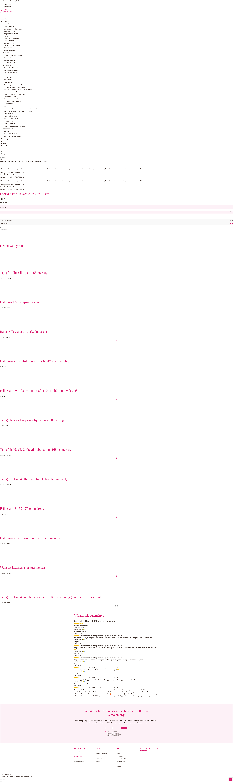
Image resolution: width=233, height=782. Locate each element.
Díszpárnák (3, 207)
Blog (2, 141)
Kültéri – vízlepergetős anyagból (15, 126)
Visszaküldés (120, 756)
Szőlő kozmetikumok (11, 134)
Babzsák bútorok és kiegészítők (14, 94)
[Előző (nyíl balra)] (0, 781)
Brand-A (12, 776)
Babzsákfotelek (8, 82)
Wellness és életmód (11, 70)
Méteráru (6, 106)
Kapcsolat (4, 146)
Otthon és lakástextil (11, 68)
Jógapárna (8, 79)
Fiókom (118, 751)
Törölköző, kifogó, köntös (12, 45)
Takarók (6, 36)
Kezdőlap (4, 19)
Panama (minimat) (10, 116)
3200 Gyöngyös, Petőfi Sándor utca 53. (82, 751)
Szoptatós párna (9, 50)
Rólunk (3, 143)
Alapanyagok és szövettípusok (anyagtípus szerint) (21, 109)
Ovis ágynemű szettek (11, 38)
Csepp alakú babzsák (11, 99)
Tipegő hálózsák (9, 62)
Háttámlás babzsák (10, 97)
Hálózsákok (6, 53)
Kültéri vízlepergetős (11, 118)
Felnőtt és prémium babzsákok (14, 87)
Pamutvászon (8, 114)
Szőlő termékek (8, 129)
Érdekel (8, 278)
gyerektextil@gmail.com (79, 761)
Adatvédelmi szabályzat (122, 758)
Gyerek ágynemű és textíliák (13, 29)
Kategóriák (5, 21)
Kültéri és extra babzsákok (13, 92)
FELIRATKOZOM (124, 728)
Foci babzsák (8, 104)
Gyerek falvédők (9, 43)
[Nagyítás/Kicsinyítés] (0, 779)
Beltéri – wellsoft (9, 124)
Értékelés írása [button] (79, 628)
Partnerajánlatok (7, 139)
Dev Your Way (31, 776)
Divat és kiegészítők (10, 73)
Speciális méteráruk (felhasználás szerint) (18, 111)
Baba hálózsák (9, 58)
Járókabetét (8, 48)
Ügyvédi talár (8, 77)
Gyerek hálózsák (9, 60)
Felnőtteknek (7, 65)
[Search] (1, 159)
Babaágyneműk (9, 41)
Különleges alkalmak (11, 75)
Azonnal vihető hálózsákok (13, 55)
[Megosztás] (3, 779)
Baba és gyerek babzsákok (13, 85)
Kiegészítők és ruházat (11, 34)
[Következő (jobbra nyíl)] (1, 781)
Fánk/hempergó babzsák (12, 101)
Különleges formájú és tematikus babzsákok (19, 90)
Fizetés (118, 753)
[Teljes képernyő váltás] (1, 779)
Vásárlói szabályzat (121, 761)
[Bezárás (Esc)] (4, 779)
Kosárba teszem (3, 229)
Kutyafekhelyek (8, 121)
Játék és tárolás (9, 31)
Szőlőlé (6, 131)
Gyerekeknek (7, 24)
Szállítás (119, 766)
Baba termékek (9, 27)
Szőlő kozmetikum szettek (12, 136)
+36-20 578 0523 (77, 759)
